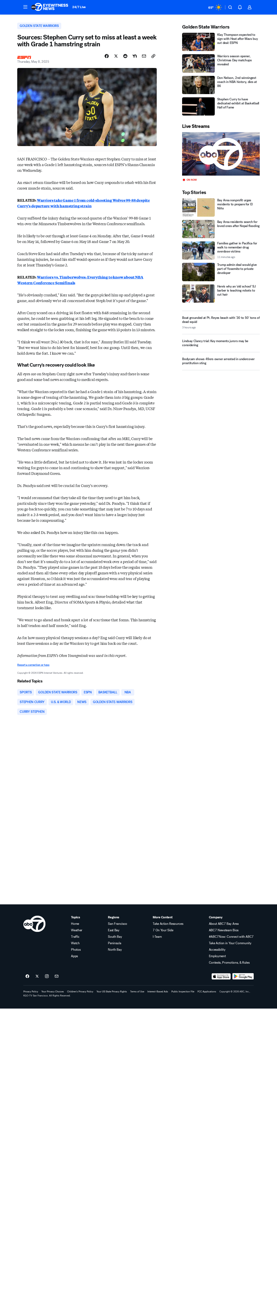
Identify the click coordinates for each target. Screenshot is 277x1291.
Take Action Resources (168, 923)
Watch (75, 943)
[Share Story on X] (116, 56)
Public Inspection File (182, 991)
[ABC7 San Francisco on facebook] (27, 976)
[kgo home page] (34, 924)
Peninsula (114, 943)
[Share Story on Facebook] (106, 56)
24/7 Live (79, 7)
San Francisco (117, 923)
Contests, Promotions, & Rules (229, 962)
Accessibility (217, 949)
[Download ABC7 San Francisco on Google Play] (243, 976)
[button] (25, 7)
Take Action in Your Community (230, 943)
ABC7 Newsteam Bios (223, 930)
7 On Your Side (163, 930)
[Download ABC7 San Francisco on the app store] (221, 976)
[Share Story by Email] (144, 56)
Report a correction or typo (33, 665)
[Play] (221, 154)
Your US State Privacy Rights (112, 991)
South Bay (115, 936)
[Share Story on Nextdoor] (134, 56)
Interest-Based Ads (157, 991)
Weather (76, 930)
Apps (74, 956)
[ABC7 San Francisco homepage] (49, 7)
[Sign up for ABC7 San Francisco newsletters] (57, 976)
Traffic (75, 936)
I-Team (157, 936)
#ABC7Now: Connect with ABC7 (231, 936)
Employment (217, 956)
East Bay (113, 930)
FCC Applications (207, 991)
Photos (76, 949)
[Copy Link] (153, 56)
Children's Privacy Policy (80, 991)
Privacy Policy (30, 991)
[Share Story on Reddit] (125, 56)
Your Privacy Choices (52, 991)
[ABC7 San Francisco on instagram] (47, 976)
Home (75, 923)
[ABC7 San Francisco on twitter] (37, 976)
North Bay (115, 949)
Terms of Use (137, 991)
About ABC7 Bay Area (224, 923)
